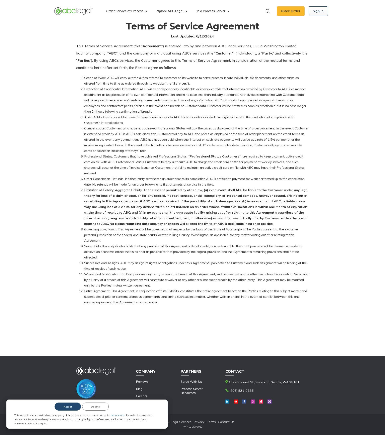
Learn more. (118, 415)
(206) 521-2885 (241, 391)
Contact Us (226, 422)
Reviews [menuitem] (142, 381)
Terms (211, 422)
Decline (95, 406)
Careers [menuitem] (141, 396)
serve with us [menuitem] (191, 381)
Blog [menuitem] (139, 389)
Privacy (199, 422)
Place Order (290, 11)
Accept (68, 406)
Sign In (318, 11)
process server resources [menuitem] (192, 391)
